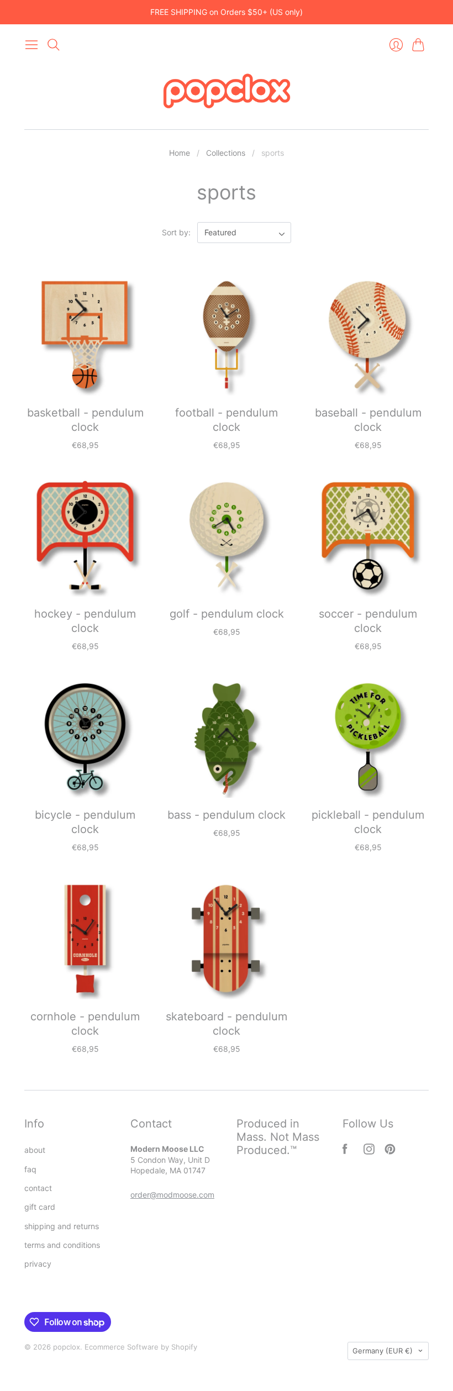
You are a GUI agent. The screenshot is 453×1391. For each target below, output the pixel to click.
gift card (39, 1206)
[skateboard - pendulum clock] (226, 938)
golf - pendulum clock (227, 613)
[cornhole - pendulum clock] (85, 938)
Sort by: (177, 232)
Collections (225, 152)
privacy (37, 1263)
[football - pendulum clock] (226, 335)
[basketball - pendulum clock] (85, 335)
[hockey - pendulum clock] (85, 536)
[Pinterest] (390, 1151)
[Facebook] (345, 1151)
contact (38, 1188)
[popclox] (226, 92)
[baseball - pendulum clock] (368, 335)
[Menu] (31, 44)
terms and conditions (62, 1245)
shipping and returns (61, 1226)
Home (179, 152)
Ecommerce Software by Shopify (141, 1346)
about (34, 1150)
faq (30, 1169)
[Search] (53, 44)
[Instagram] (369, 1151)
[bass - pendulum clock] (226, 737)
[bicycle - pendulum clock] (85, 737)
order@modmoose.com (172, 1194)
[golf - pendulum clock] (226, 536)
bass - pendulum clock (226, 814)
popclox (66, 1346)
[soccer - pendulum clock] (368, 536)
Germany (382, 1350)
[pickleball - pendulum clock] (368, 737)
